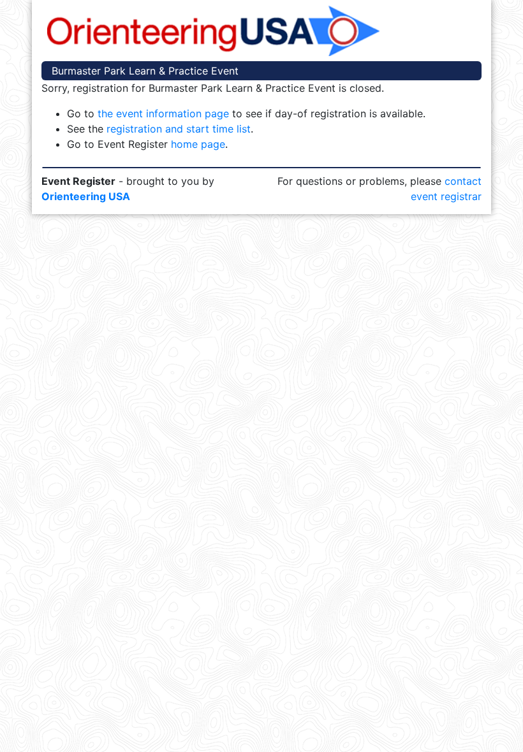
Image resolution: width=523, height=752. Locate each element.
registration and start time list (179, 128)
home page (198, 144)
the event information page (163, 113)
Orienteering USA (85, 196)
